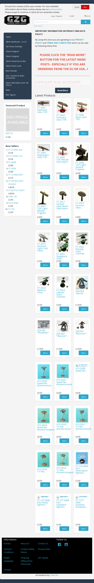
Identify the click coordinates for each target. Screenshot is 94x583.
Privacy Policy (44, 549)
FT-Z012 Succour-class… (80, 205)
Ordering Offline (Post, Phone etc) (27, 560)
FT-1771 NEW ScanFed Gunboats (81, 503)
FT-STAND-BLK (15, 149)
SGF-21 (9, 133)
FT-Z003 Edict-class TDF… (81, 117)
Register (59, 16)
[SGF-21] (18, 120)
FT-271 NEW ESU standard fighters (62, 503)
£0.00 (88, 16)
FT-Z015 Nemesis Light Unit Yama (42, 247)
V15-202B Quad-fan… (81, 369)
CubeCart (54, 575)
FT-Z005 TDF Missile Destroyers (62, 159)
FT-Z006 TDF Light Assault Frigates (81, 166)
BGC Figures (11, 95)
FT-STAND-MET (15, 174)
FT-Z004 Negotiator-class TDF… (43, 155)
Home (8, 37)
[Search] (85, 22)
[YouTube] (66, 544)
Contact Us (43, 543)
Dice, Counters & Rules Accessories (15, 77)
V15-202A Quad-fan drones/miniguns (46, 427)
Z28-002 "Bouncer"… (62, 334)
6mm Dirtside (11, 71)
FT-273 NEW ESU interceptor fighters (82, 469)
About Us (25, 543)
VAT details (43, 557)
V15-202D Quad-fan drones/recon (44, 383)
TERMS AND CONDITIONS (59, 43)
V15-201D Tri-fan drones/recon (63, 426)
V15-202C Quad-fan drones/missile (64, 382)
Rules (8, 90)
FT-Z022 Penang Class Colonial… (81, 250)
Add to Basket (45, 133)
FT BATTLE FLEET (16, 190)
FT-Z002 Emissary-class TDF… (62, 117)
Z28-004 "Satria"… (80, 292)
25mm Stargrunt (12, 56)
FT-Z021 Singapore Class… (61, 256)
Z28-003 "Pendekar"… (44, 331)
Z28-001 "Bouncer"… (82, 332)
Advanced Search (38, 26)
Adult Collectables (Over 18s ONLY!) (17, 84)
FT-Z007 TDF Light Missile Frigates (42, 209)
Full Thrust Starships (14, 46)
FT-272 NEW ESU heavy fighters (43, 502)
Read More (63, 90)
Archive (7, 543)
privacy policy (55, 9)
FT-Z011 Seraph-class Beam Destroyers (62, 205)
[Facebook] (59, 544)
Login (53, 16)
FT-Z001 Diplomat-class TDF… (43, 110)
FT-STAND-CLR (15, 156)
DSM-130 (12, 196)
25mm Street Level (13, 66)
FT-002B (12, 162)
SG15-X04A (13, 203)
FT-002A (12, 168)
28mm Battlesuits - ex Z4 (16, 42)
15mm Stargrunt (12, 51)
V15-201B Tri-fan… (42, 470)
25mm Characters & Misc (16, 61)
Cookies (7, 569)
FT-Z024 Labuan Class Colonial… (61, 293)
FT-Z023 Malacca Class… (41, 290)
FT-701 (11, 209)
